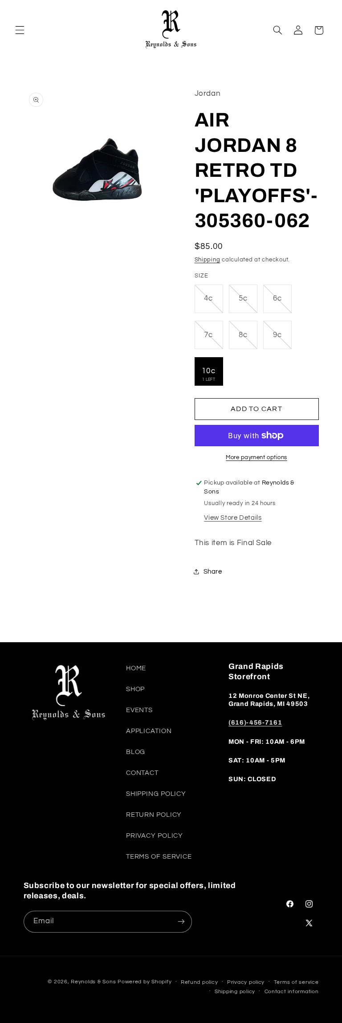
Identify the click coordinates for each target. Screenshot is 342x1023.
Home (136, 668)
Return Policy (154, 814)
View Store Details (232, 517)
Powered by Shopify (144, 981)
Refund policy (199, 982)
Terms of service (296, 982)
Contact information (292, 991)
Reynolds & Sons (93, 981)
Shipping (207, 260)
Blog (136, 752)
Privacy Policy (154, 835)
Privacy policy (246, 982)
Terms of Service (159, 856)
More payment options (256, 458)
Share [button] (213, 571)
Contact (142, 773)
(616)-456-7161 (255, 722)
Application (149, 731)
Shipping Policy (156, 794)
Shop (135, 689)
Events (139, 710)
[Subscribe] (181, 922)
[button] (19, 30)
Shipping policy (235, 991)
